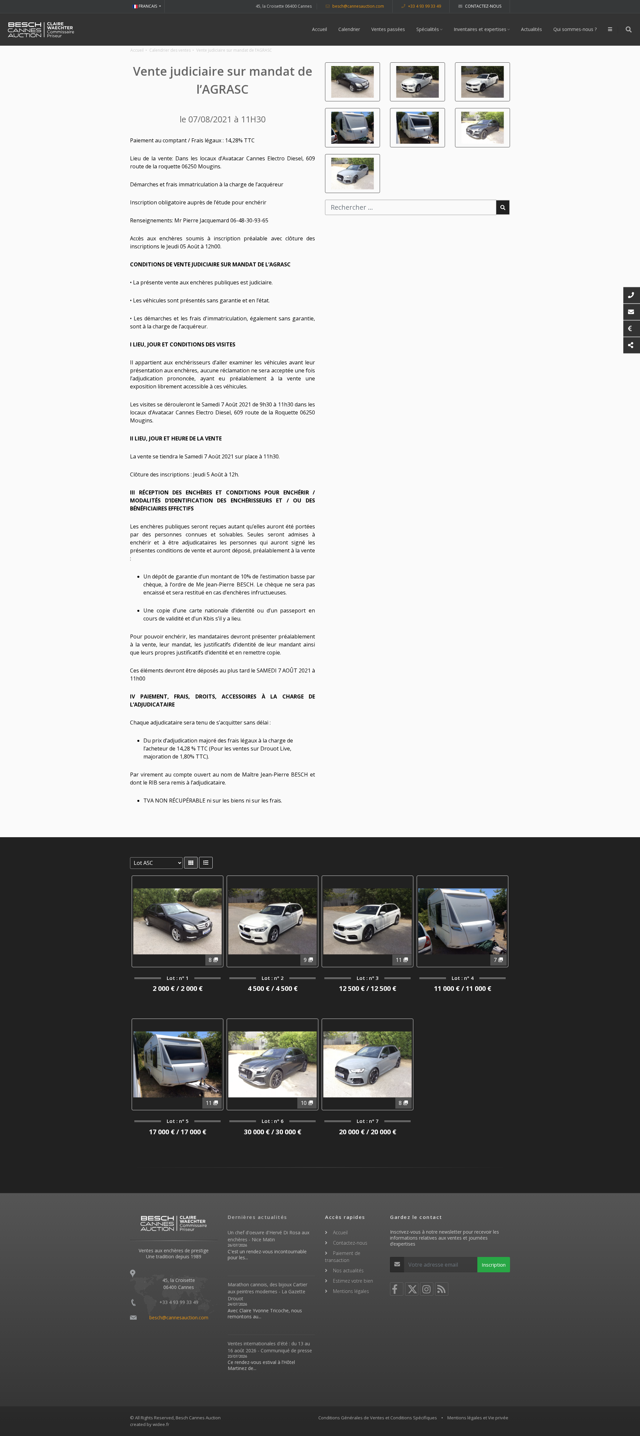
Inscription (494, 1264)
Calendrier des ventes (170, 50)
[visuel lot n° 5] (417, 127)
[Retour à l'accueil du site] (41, 29)
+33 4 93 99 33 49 (424, 6)
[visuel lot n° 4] (352, 127)
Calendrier (349, 29)
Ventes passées (388, 29)
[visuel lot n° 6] (482, 127)
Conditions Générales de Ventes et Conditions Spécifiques (377, 1418)
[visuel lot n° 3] (482, 81)
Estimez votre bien (353, 1281)
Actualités (531, 29)
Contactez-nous (482, 6)
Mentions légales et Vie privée (477, 1418)
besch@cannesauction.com (357, 6)
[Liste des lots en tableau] (206, 863)
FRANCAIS (148, 6)
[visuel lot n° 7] (352, 173)
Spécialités (427, 29)
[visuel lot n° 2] (417, 81)
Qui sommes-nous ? (575, 29)
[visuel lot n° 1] (352, 81)
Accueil (319, 29)
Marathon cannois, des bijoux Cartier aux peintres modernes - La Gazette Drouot (267, 1291)
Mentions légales (351, 1291)
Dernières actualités (257, 1217)
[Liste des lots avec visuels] (191, 863)
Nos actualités (348, 1270)
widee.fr (161, 1424)
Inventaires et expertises (480, 29)
